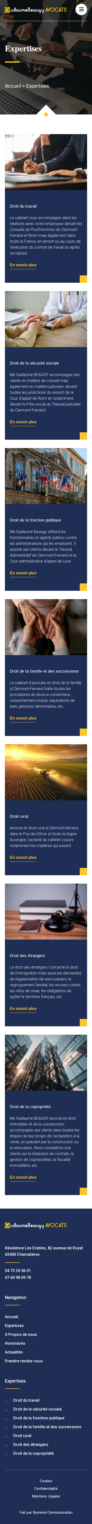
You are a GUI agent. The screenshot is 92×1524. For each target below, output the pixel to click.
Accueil (13, 86)
